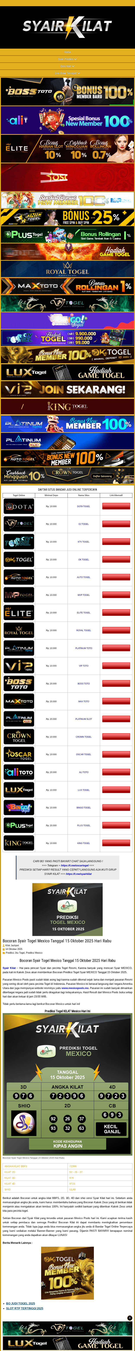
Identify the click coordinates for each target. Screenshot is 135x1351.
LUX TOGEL (84, 790)
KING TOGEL (83, 843)
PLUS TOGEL (83, 825)
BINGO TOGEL (84, 807)
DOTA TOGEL (83, 506)
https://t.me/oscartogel (75, 865)
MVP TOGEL (84, 595)
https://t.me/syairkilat (79, 873)
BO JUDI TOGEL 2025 (20, 1303)
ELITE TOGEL (83, 612)
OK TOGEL (83, 559)
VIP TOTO (83, 666)
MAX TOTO (83, 701)
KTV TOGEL (83, 542)
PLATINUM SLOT (83, 719)
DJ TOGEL (84, 524)
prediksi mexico (34, 952)
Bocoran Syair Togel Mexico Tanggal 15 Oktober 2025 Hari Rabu (57, 940)
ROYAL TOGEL (83, 630)
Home (67, 52)
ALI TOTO (83, 772)
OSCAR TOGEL (83, 754)
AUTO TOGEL (83, 577)
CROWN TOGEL (84, 737)
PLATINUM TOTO (83, 648)
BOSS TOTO (84, 683)
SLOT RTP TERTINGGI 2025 (24, 1308)
